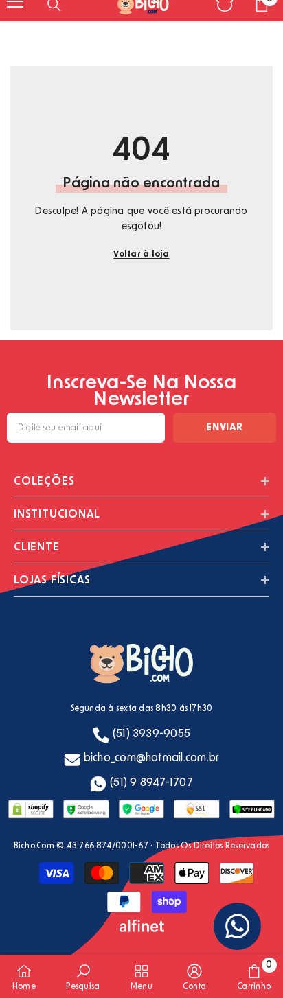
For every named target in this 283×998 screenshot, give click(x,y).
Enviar (224, 427)
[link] (83, 976)
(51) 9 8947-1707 (151, 782)
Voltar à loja (141, 254)
